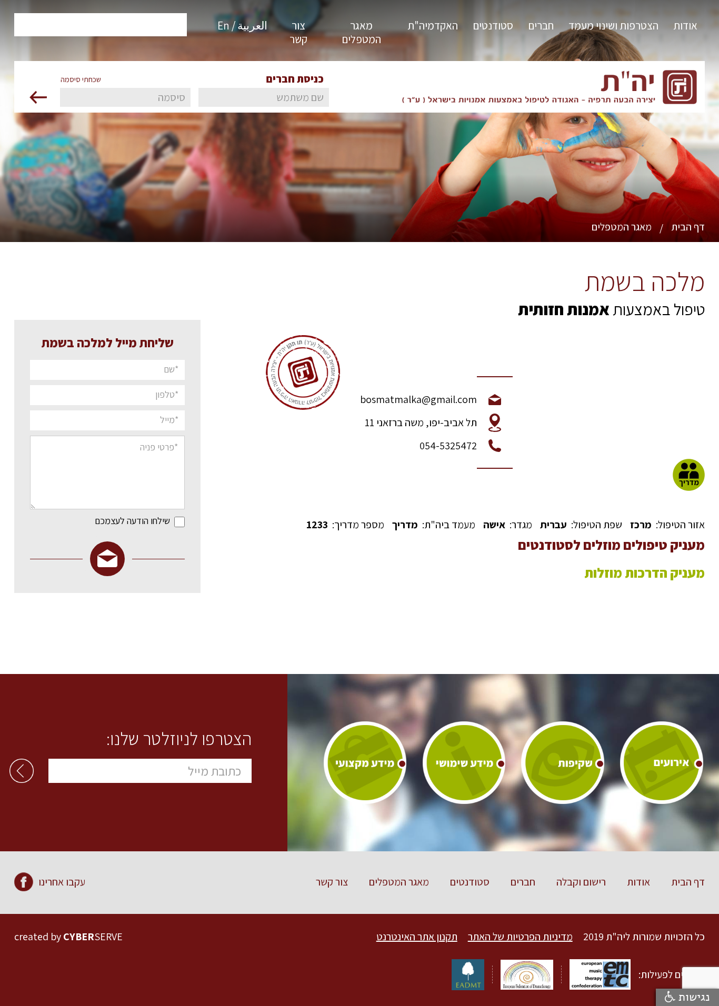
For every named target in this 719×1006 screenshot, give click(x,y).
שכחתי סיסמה (81, 79)
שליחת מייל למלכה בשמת (108, 342)
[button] (685, 30)
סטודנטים (470, 882)
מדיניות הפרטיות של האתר (520, 936)
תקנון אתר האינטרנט (416, 936)
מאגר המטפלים (622, 227)
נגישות (692, 997)
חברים (523, 882)
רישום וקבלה (581, 882)
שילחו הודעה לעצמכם (132, 521)
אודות (638, 882)
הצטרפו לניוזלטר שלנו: (179, 738)
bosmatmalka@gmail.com (418, 399)
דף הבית (688, 227)
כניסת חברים (295, 79)
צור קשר (332, 882)
